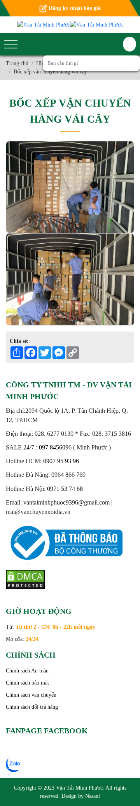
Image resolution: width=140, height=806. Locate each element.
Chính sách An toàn (27, 671)
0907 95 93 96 (61, 461)
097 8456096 (55, 447)
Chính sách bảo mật (27, 683)
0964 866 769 (68, 474)
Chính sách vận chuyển (31, 695)
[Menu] (11, 44)
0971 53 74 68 (65, 488)
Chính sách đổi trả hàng (32, 707)
